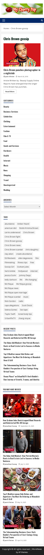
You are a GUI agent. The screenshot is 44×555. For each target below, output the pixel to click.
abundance (9, 224)
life (21, 279)
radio (21, 301)
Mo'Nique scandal (12, 297)
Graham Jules (23, 266)
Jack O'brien (9, 77)
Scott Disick (27, 305)
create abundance (24, 254)
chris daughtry (32, 249)
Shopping (7, 175)
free (32, 262)
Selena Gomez (11, 309)
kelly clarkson (11, 279)
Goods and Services (11, 146)
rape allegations (12, 305)
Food (5, 141)
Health (6, 155)
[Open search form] (42, 20)
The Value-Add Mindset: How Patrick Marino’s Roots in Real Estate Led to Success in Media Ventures (22, 345)
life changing (31, 279)
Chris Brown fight (12, 236)
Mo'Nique (9, 284)
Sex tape (24, 309)
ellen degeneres (25, 258)
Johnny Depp (25, 275)
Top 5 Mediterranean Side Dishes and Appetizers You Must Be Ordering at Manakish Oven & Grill (22, 357)
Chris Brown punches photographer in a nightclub (22, 55)
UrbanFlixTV (10, 318)
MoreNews (37, 549)
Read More (10, 92)
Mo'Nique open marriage (16, 292)
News (6, 170)
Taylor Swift (10, 314)
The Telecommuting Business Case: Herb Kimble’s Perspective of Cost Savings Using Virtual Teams (21, 368)
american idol (10, 228)
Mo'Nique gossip (23, 284)
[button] (3, 20)
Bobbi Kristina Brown (28, 228)
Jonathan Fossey (11, 426)
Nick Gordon (10, 301)
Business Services (11, 111)
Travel (6, 180)
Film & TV (7, 136)
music (25, 297)
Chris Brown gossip (13, 241)
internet (34, 271)
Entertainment (12, 63)
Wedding (7, 190)
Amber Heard (23, 224)
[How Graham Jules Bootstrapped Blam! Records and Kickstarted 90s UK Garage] (22, 405)
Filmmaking (10, 262)
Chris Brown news (13, 245)
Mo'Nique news (11, 288)
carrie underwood (12, 232)
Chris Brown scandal (14, 249)
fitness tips (22, 262)
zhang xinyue (24, 318)
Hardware (7, 150)
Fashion (7, 131)
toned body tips (25, 314)
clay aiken (9, 254)
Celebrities (8, 116)
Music (6, 165)
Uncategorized (9, 185)
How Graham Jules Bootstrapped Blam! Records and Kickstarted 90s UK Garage (22, 421)
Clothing (7, 121)
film (37, 258)
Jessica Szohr (10, 275)
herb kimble (10, 271)
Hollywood (22, 271)
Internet (7, 160)
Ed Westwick (10, 258)
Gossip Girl (9, 266)
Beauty (6, 106)
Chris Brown (28, 232)
